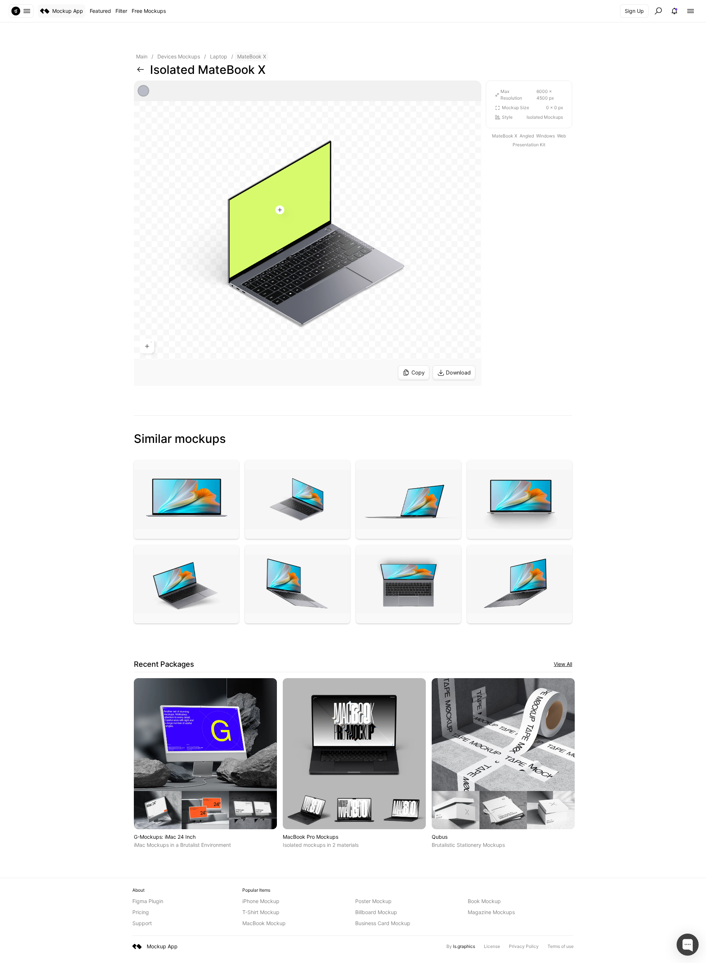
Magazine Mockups (491, 912)
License (492, 946)
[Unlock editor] (307, 233)
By (460, 946)
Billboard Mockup (376, 912)
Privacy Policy (524, 946)
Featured (100, 11)
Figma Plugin (147, 901)
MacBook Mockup (264, 923)
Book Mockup (484, 901)
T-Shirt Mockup (260, 912)
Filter (121, 11)
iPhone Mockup (260, 901)
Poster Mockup (373, 901)
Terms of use (561, 946)
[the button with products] (21, 11)
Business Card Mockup (382, 923)
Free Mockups (149, 11)
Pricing (140, 912)
